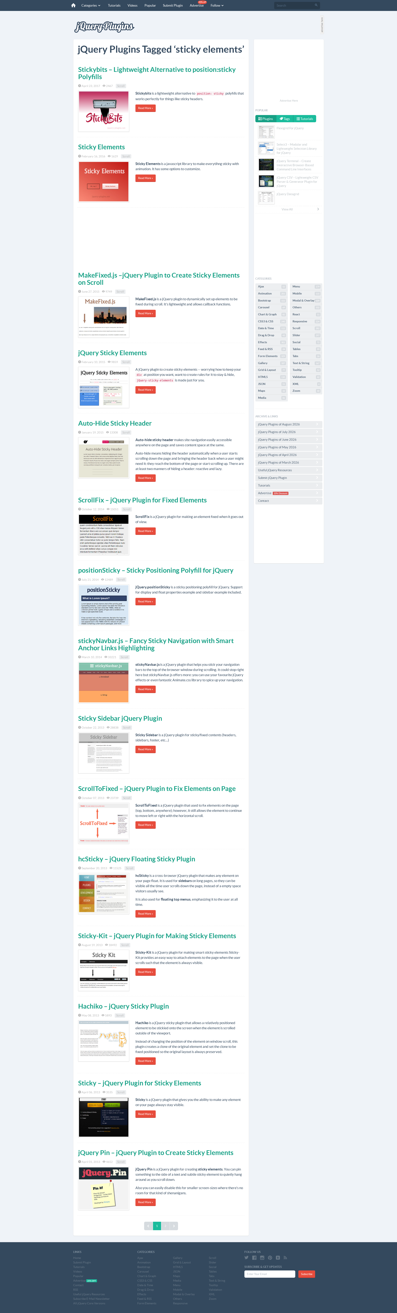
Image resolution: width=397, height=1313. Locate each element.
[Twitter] (246, 1258)
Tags (286, 119)
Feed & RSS (271, 349)
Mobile (306, 293)
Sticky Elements (101, 147)
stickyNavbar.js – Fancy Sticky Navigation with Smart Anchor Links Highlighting (156, 644)
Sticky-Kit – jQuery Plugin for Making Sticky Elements (157, 935)
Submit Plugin (173, 5)
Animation (271, 293)
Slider (306, 335)
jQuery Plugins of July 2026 (277, 432)
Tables (306, 349)
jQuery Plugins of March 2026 (278, 462)
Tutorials (114, 5)
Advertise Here (289, 100)
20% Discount (280, 493)
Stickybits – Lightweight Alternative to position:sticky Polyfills (157, 73)
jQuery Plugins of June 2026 (277, 439)
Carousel (271, 307)
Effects (271, 342)
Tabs (306, 356)
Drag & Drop (271, 335)
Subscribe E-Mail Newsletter (91, 1298)
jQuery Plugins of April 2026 (277, 455)
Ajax (271, 286)
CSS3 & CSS (271, 321)
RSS (75, 1289)
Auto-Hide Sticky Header (115, 423)
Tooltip (306, 370)
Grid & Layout (271, 370)
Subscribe (306, 1274)
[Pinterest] (270, 1258)
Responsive (306, 321)
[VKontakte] (278, 1258)
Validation (306, 377)
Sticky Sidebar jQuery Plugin (120, 718)
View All (287, 209)
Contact (263, 500)
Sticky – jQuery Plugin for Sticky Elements (139, 1083)
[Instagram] (262, 1258)
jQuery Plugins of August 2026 (279, 424)
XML (306, 384)
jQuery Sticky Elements (112, 352)
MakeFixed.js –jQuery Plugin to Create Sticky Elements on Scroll (159, 278)
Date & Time (271, 328)
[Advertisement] (161, 238)
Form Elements (271, 356)
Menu (306, 286)
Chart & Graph (271, 314)
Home (77, 1258)
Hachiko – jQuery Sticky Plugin (123, 1006)
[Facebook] (254, 1258)
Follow (216, 5)
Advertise (198, 4)
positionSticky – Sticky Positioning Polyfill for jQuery (155, 570)
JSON (271, 384)
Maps (271, 390)
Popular (150, 5)
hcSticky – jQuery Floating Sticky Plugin (136, 859)
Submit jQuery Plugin (272, 478)
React (306, 314)
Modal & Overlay (306, 300)
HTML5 (271, 377)
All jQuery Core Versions (89, 1303)
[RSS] (285, 1258)
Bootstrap (271, 300)
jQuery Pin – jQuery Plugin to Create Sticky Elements (155, 1152)
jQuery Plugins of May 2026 (277, 447)
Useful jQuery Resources (275, 470)
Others (306, 307)
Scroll (121, 86)
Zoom (306, 390)
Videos (133, 5)
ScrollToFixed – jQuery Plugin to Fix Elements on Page (157, 788)
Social (306, 342)
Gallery (271, 363)
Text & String (306, 363)
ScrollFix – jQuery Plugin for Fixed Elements (142, 500)
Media (271, 397)
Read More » (145, 108)
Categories (89, 5)
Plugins (267, 119)
